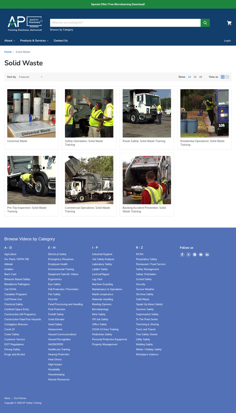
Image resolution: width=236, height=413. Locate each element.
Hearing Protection (58, 354)
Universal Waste (17, 141)
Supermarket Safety (147, 314)
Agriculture (10, 254)
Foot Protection (56, 309)
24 (189, 77)
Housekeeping (56, 374)
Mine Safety (99, 314)
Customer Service (14, 339)
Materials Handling (102, 299)
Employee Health (58, 264)
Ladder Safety (100, 269)
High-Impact (55, 364)
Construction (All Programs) (20, 314)
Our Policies (20, 398)
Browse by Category (61, 29)
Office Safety (99, 324)
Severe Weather (145, 289)
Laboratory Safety (102, 264)
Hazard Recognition (59, 339)
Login (227, 40)
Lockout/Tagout (100, 274)
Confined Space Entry (16, 309)
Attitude (8, 264)
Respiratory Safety (146, 259)
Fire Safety (54, 294)
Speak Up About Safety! (149, 304)
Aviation (8, 269)
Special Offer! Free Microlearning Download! (118, 4)
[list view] (227, 77)
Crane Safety (11, 334)
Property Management (104, 344)
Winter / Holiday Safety (149, 349)
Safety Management (147, 269)
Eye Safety (54, 284)
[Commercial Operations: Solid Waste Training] (89, 180)
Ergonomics (55, 279)
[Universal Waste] (31, 113)
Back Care (10, 274)
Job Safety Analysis (103, 259)
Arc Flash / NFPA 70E (16, 259)
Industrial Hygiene (102, 254)
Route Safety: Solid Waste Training (144, 141)
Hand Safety (55, 324)
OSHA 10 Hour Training (105, 329)
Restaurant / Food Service (151, 264)
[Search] (205, 23)
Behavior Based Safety (17, 279)
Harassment (55, 329)
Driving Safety (12, 349)
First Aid (52, 299)
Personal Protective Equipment (109, 339)
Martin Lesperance (102, 294)
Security (140, 284)
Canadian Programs (15, 294)
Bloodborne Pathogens (17, 284)
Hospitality (54, 369)
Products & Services (33, 41)
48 (200, 77)
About (8, 41)
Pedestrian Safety (102, 334)
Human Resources (59, 379)
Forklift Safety (56, 314)
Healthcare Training (59, 349)
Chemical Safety (13, 304)
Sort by (11, 76)
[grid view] (222, 77)
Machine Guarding (102, 284)
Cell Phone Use (13, 299)
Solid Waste (142, 299)
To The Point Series (147, 319)
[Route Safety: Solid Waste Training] (147, 113)
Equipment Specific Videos (63, 274)
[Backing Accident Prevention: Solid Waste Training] (147, 180)
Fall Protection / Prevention (63, 289)
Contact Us (61, 41)
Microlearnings (100, 309)
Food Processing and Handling (65, 304)
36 (195, 77)
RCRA (139, 254)
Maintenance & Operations (107, 289)
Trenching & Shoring (147, 324)
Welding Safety (144, 344)
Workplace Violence (147, 354)
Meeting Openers (102, 304)
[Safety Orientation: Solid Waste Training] (89, 113)
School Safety (144, 279)
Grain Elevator (56, 319)
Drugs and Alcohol (14, 354)
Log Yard (97, 279)
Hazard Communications (62, 334)
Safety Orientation (146, 274)
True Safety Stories (147, 334)
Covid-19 (9, 329)
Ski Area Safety (144, 294)
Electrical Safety (57, 254)
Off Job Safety (100, 319)
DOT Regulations (14, 344)
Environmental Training (61, 269)
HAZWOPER (55, 344)
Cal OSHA (10, 289)
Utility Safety (143, 339)
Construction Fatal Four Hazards (22, 319)
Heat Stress (55, 359)
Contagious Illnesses (16, 324)
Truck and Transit (145, 329)
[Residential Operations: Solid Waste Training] (204, 113)
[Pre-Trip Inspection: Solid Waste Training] (31, 180)
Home (8, 51)
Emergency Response (61, 259)
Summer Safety (145, 309)
